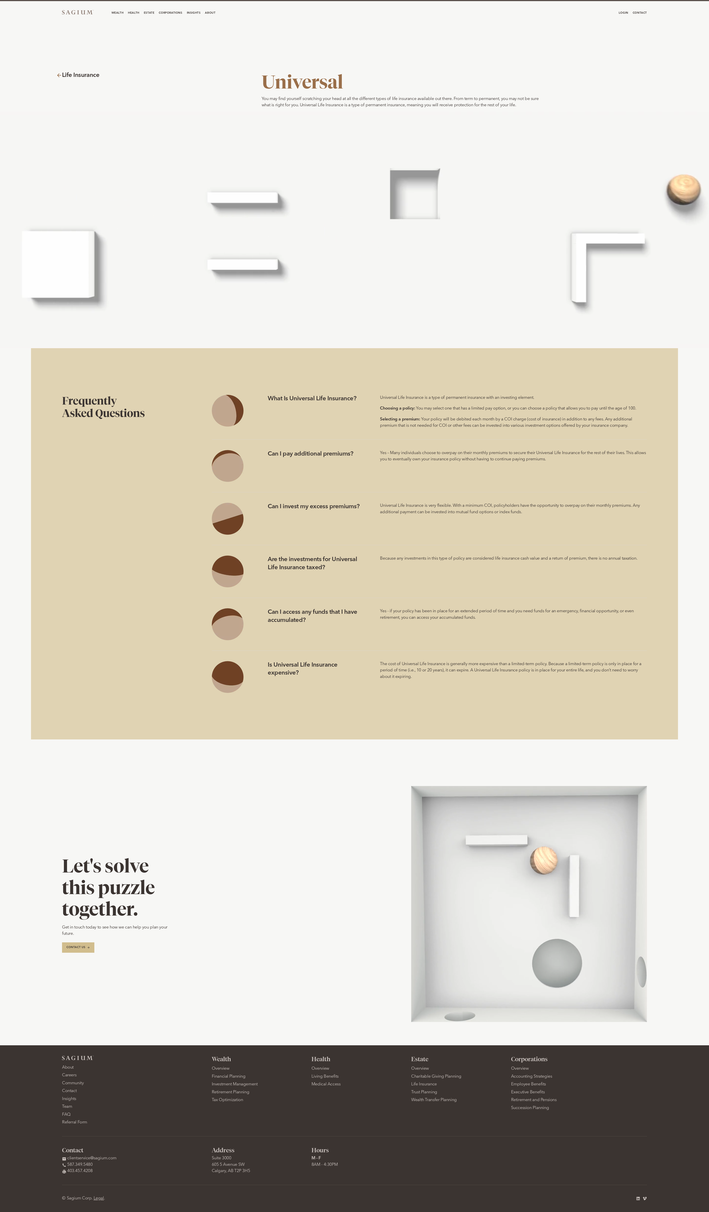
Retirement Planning (230, 1092)
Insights (69, 1099)
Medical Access (326, 1084)
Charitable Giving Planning (436, 1076)
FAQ (66, 1115)
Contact (69, 1091)
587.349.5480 (80, 1165)
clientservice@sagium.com (92, 1158)
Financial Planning (229, 1076)
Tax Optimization (227, 1100)
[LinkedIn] (638, 1198)
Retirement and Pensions (534, 1100)
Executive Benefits (528, 1092)
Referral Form (74, 1122)
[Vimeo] (645, 1198)
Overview (221, 1069)
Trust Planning (424, 1092)
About (68, 1067)
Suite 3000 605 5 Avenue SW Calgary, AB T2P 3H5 (231, 1164)
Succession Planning (530, 1108)
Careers (69, 1075)
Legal (99, 1198)
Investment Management (235, 1084)
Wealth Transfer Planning (434, 1100)
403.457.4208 (80, 1171)
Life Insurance (424, 1084)
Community (73, 1083)
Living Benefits (325, 1076)
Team (67, 1107)
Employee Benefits (528, 1084)
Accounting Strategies (531, 1076)
